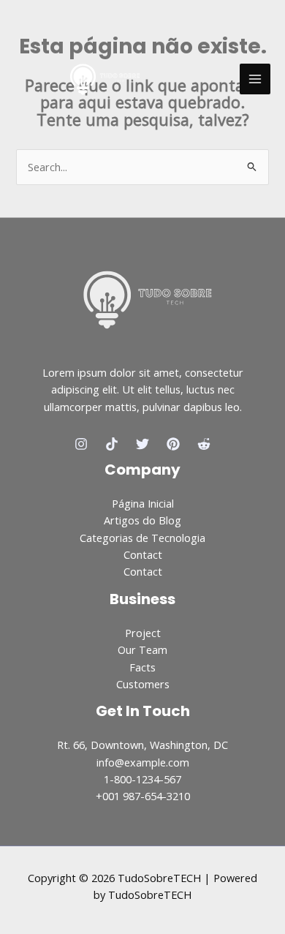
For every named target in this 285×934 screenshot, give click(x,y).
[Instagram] (81, 444)
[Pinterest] (173, 444)
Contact (142, 554)
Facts (142, 667)
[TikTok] (111, 444)
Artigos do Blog (142, 520)
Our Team (142, 649)
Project (143, 632)
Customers (143, 684)
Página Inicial (143, 503)
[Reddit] (203, 444)
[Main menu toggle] (255, 79)
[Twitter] (142, 444)
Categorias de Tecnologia (142, 537)
